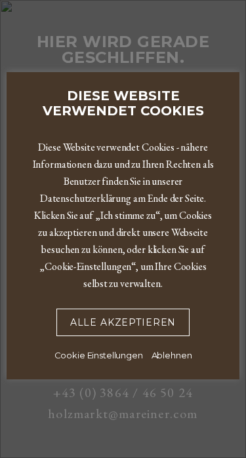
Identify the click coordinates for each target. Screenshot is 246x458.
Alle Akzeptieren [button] (123, 322)
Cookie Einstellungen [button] (98, 355)
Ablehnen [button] (172, 355)
